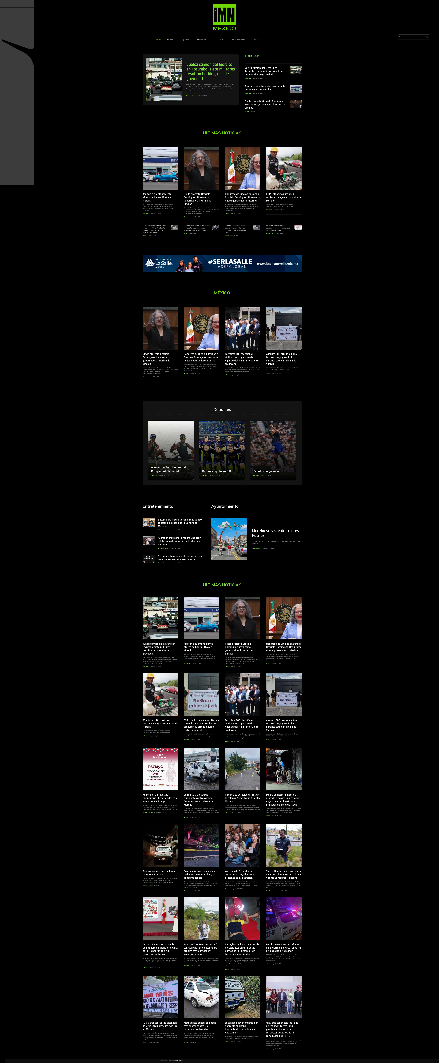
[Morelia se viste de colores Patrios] (229, 539)
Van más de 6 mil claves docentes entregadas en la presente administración (239, 875)
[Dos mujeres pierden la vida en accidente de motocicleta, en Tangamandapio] (201, 845)
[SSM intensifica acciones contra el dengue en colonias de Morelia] (284, 168)
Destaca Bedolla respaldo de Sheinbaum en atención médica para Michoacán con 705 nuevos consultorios (160, 949)
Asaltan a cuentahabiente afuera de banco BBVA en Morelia (265, 88)
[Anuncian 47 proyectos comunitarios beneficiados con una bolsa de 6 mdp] (298, 227)
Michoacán (190, 96)
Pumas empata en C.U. (216, 471)
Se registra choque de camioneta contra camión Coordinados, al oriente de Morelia (198, 799)
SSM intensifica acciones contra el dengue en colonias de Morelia (283, 197)
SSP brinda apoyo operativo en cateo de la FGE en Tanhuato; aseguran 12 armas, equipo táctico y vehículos (154, 229)
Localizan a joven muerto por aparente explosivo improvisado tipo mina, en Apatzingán (241, 1027)
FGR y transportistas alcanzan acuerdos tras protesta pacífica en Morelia (160, 1026)
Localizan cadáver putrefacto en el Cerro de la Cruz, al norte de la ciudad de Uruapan (283, 948)
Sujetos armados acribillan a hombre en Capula (159, 873)
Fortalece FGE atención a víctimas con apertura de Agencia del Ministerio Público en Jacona (197, 228)
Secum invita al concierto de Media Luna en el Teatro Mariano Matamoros (180, 557)
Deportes (154, 475)
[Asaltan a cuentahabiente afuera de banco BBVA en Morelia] (296, 89)
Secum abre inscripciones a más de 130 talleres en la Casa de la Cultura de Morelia (180, 523)
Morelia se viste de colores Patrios (275, 533)
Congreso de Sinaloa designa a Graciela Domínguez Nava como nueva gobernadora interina (242, 197)
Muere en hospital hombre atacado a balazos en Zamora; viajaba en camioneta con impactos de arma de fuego (283, 799)
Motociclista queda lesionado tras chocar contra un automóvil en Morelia (200, 1026)
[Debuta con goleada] (273, 450)
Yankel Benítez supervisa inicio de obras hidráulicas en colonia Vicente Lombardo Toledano (283, 875)
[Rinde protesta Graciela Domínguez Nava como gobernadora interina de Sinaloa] (296, 104)
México (247, 111)
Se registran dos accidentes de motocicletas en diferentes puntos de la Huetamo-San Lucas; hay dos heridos (242, 949)
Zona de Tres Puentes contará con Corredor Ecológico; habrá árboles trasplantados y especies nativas (200, 949)
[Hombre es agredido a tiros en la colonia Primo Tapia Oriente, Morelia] (243, 769)
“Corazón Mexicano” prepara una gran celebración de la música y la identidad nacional (179, 541)
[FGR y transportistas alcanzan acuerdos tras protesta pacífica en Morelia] (160, 997)
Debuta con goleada (266, 471)
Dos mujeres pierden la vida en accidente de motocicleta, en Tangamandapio (201, 875)
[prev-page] (144, 381)
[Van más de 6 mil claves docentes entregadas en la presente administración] (243, 845)
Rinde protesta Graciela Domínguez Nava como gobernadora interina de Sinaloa (265, 105)
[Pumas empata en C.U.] (222, 450)
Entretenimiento (270, 233)
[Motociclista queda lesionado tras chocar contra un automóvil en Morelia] (201, 997)
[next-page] (147, 381)
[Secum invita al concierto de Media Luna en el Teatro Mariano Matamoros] (149, 559)
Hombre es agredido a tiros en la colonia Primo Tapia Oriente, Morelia (242, 798)
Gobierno (269, 210)
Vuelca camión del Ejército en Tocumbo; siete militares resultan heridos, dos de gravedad (210, 72)
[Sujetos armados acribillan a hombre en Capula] (160, 845)
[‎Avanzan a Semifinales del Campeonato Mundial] (171, 450)
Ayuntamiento (256, 548)
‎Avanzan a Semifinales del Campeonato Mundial (168, 469)
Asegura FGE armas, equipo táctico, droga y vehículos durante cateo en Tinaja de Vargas (235, 229)
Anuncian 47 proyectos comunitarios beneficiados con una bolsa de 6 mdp (278, 228)
